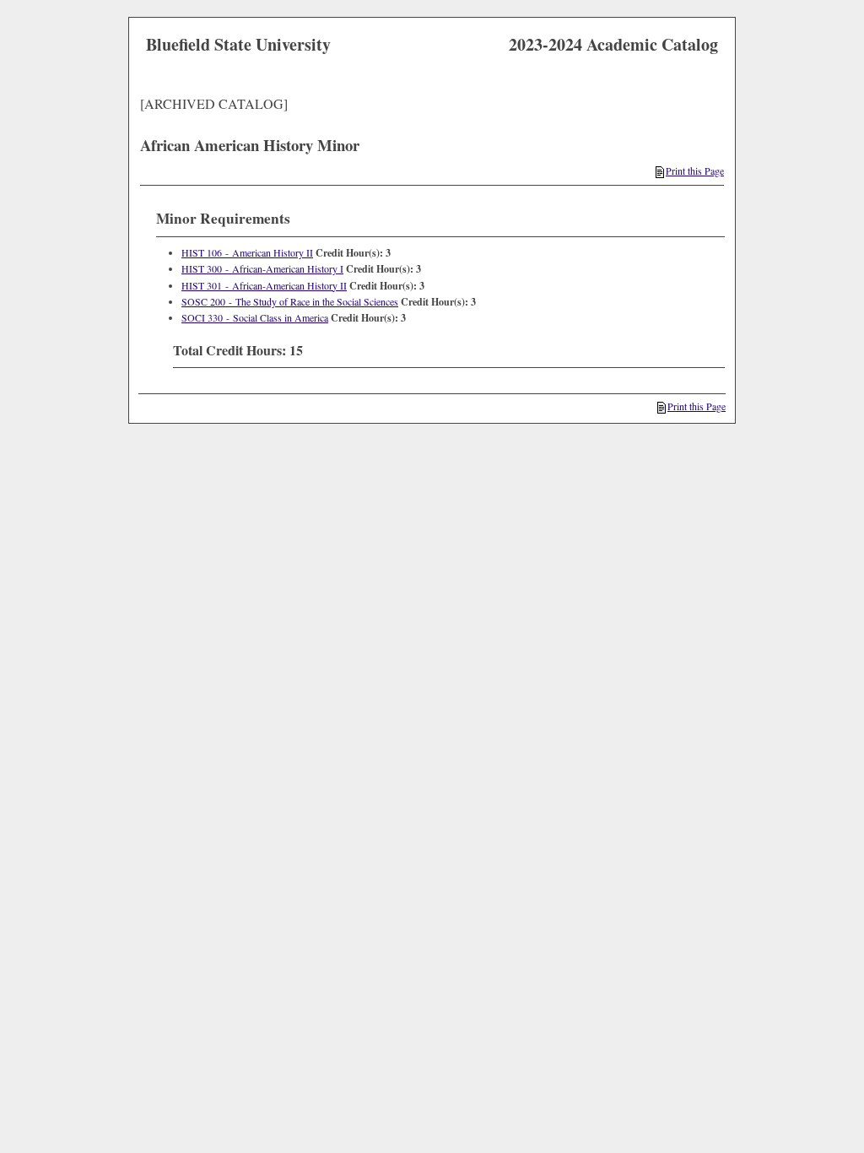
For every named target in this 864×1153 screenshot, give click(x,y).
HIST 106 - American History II (247, 252)
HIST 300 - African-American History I (262, 268)
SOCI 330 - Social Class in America (254, 317)
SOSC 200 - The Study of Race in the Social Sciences (289, 301)
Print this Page (695, 170)
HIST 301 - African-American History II (264, 285)
